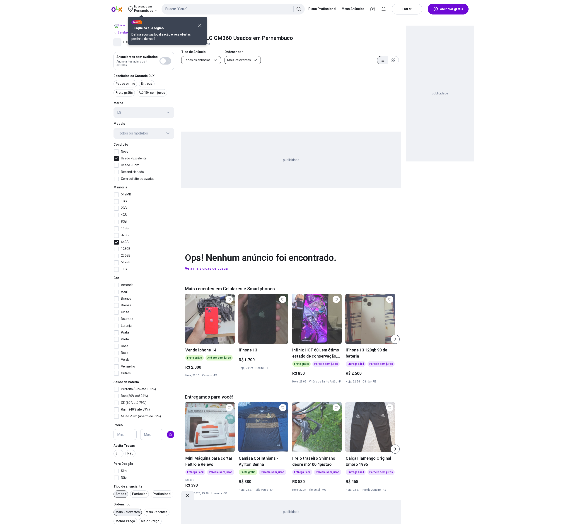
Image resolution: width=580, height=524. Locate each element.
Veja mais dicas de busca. (207, 268)
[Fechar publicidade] (187, 495)
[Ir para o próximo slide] (395, 339)
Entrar (407, 9)
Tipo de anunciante (128, 486)
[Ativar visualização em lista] (382, 60)
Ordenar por (123, 504)
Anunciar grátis (451, 9)
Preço (118, 425)
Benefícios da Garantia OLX (134, 76)
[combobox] (233, 9)
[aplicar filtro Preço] (170, 434)
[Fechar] (199, 25)
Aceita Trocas (124, 446)
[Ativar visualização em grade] (393, 60)
